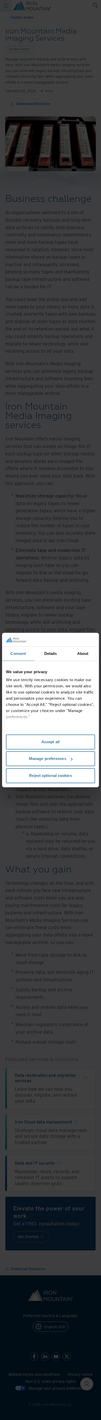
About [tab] (83, 653)
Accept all (50, 742)
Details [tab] (50, 653)
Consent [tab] (18, 653)
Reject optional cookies (50, 775)
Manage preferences (47, 758)
